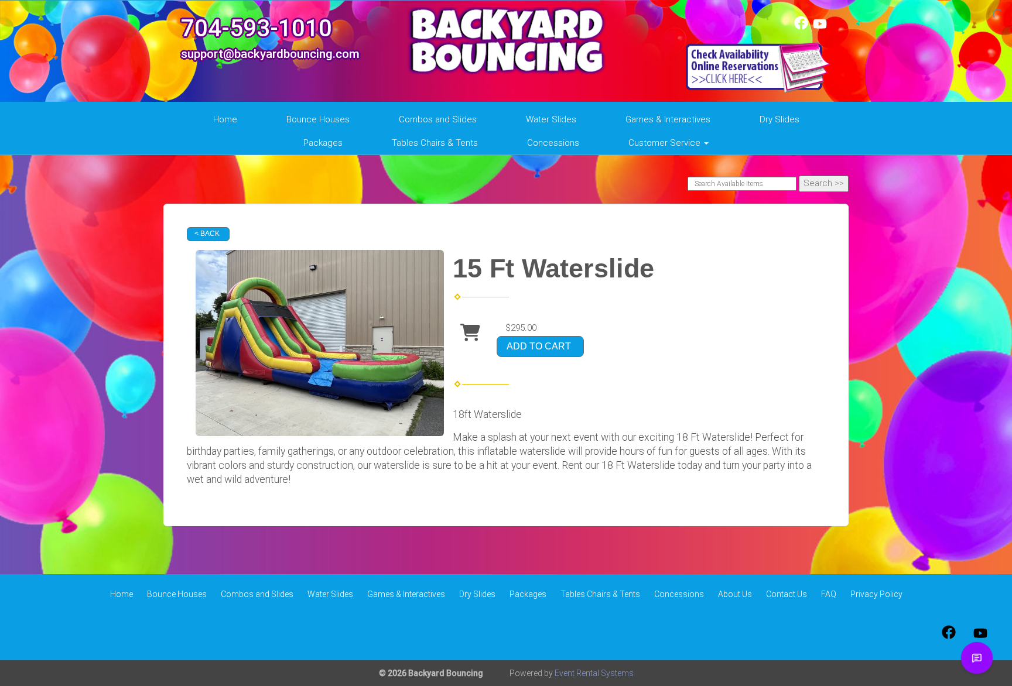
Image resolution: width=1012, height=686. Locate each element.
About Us (735, 594)
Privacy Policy (876, 594)
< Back (207, 233)
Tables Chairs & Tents (435, 143)
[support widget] (977, 658)
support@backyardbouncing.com (270, 54)
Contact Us (786, 594)
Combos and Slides (438, 119)
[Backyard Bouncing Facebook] (801, 27)
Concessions (553, 143)
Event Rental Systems (594, 673)
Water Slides (551, 119)
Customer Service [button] (665, 143)
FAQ (828, 594)
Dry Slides (779, 119)
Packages (323, 143)
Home (225, 119)
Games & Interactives (667, 119)
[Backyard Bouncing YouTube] (820, 27)
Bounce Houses (318, 119)
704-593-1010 (256, 28)
